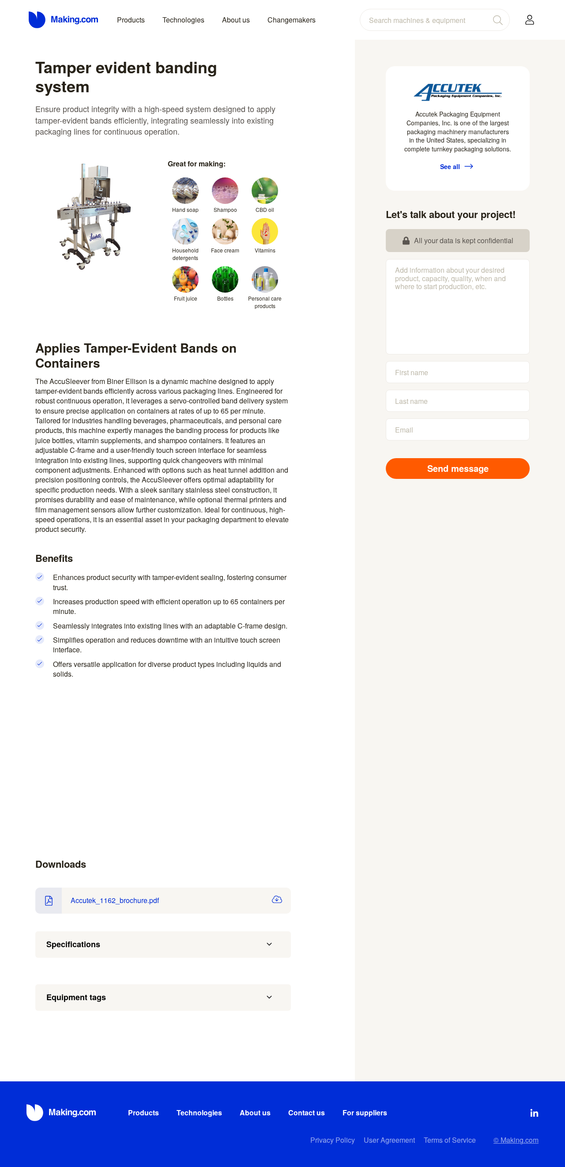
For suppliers (365, 1112)
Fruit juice (185, 298)
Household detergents (185, 253)
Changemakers (291, 20)
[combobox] (435, 20)
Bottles (225, 298)
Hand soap (185, 209)
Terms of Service (450, 1140)
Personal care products (265, 301)
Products (131, 20)
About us (236, 20)
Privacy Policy (332, 1140)
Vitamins (265, 250)
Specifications (73, 944)
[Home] (64, 20)
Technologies (183, 20)
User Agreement (389, 1140)
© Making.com (516, 1140)
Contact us (306, 1112)
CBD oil (265, 209)
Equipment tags (76, 997)
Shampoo (225, 209)
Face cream (225, 250)
